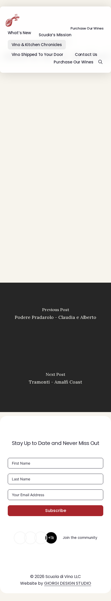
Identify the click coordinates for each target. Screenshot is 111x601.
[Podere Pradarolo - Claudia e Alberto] (55, 315)
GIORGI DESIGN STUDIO (67, 583)
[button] (26, 272)
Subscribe (55, 511)
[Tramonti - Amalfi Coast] (55, 379)
